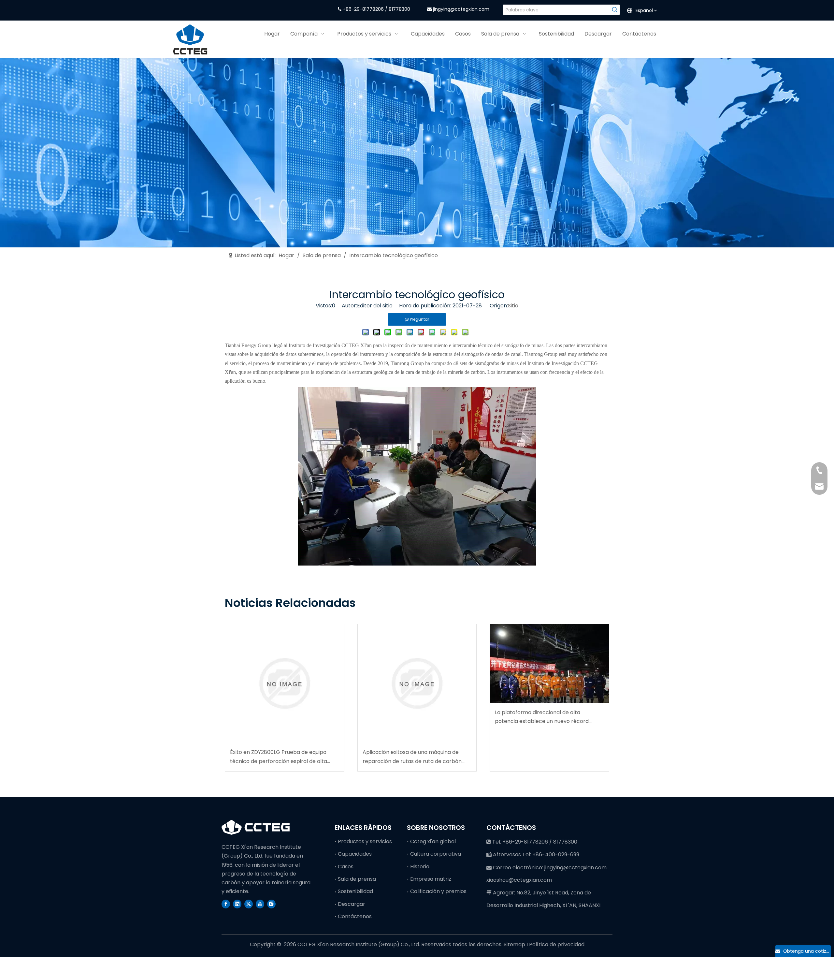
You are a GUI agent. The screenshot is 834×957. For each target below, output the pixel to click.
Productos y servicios (365, 841)
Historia (419, 866)
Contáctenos (355, 916)
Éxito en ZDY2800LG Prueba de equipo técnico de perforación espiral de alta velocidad (278, 756)
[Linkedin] (237, 903)
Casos (345, 866)
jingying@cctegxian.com (461, 9)
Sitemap (515, 944)
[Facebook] (226, 903)
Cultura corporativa (435, 854)
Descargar (351, 904)
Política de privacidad (556, 944)
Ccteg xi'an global (433, 841)
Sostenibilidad (355, 891)
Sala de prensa (357, 879)
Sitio (513, 305)
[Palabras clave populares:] (615, 10)
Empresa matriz (430, 879)
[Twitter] (248, 903)
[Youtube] (260, 903)
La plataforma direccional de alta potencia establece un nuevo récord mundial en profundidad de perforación (545, 717)
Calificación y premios (438, 891)
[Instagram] (271, 903)
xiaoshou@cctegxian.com (519, 880)
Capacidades (355, 854)
